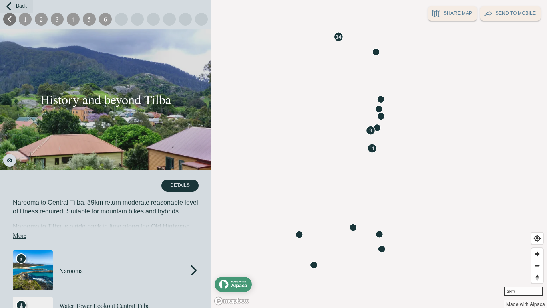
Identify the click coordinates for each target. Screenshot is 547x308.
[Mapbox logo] (231, 301)
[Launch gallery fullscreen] (9, 160)
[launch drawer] (233, 284)
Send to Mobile (515, 13)
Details (180, 185)
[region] (273, 154)
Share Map (458, 13)
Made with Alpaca (525, 303)
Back (21, 6)
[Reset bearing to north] (537, 277)
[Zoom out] (537, 266)
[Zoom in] (537, 254)
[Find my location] (537, 238)
